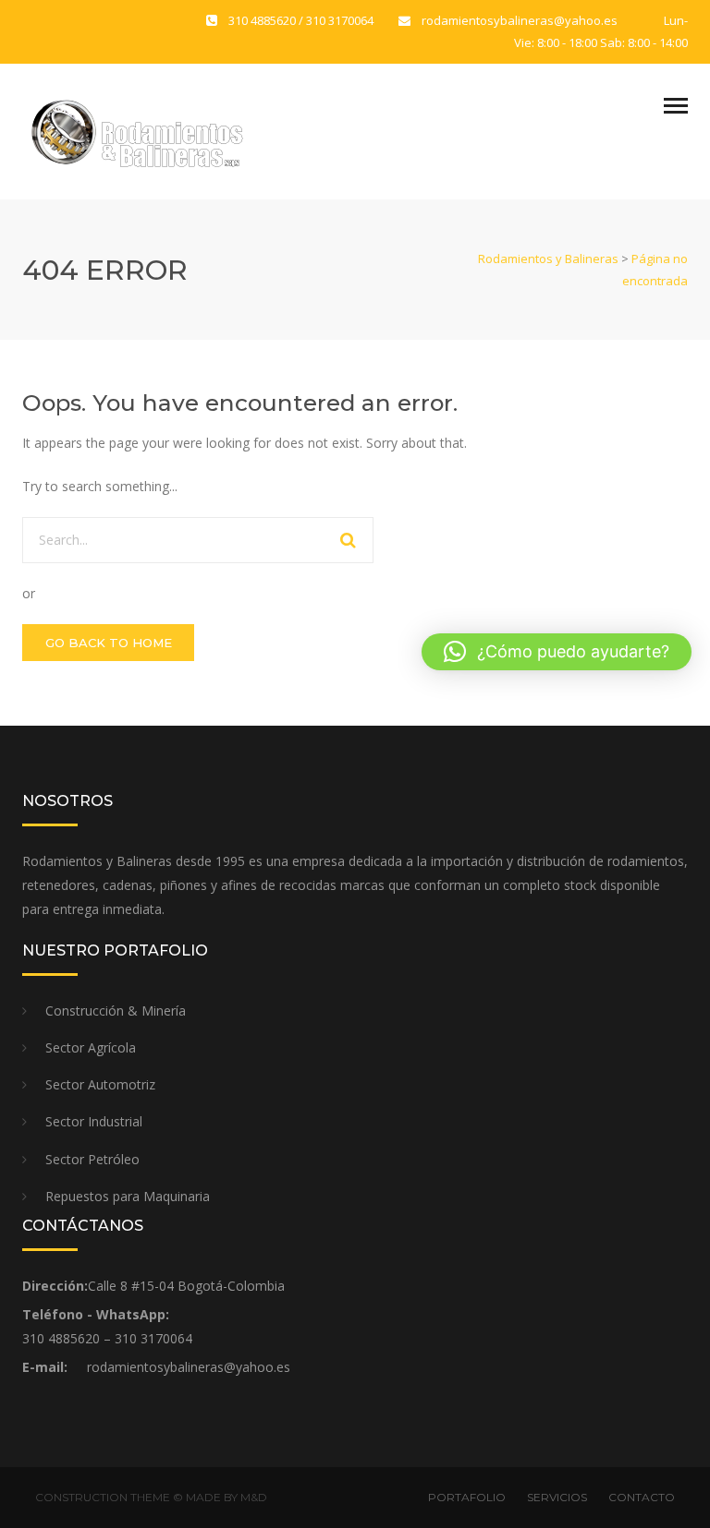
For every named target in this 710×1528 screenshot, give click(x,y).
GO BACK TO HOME (108, 642)
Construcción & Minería (117, 1010)
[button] (557, 651)
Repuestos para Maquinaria (129, 1196)
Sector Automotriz (100, 1084)
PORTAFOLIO (467, 1497)
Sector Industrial (93, 1121)
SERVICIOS (557, 1497)
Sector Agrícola (92, 1047)
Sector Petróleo (92, 1159)
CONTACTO (641, 1497)
